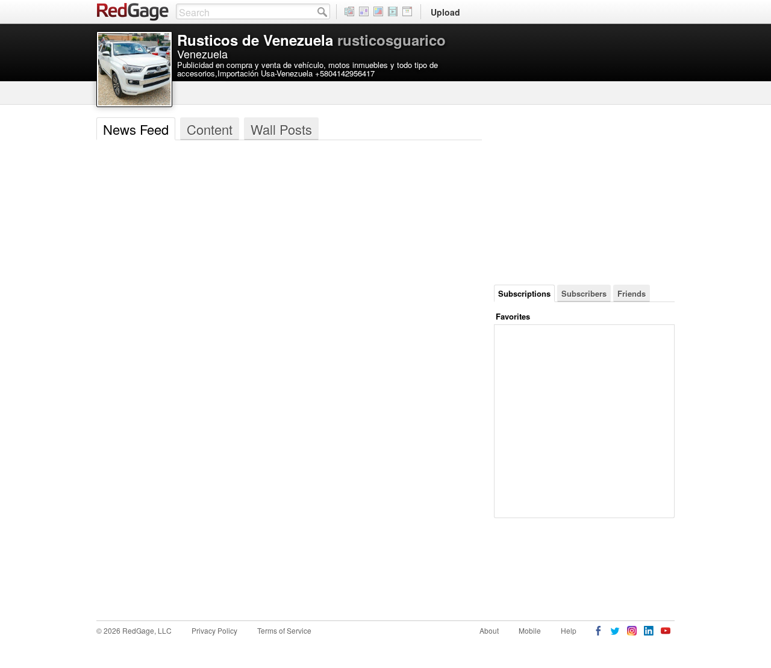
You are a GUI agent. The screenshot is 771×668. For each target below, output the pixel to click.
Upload (445, 12)
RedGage (133, 12)
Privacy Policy (214, 630)
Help (568, 630)
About (489, 630)
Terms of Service (284, 630)
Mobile (530, 630)
